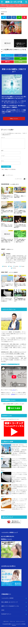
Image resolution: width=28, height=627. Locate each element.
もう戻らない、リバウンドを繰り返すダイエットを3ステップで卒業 (19, 500)
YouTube (14, 268)
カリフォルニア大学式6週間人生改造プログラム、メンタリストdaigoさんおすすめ (19, 460)
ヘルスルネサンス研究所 (7, 598)
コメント (3, 137)
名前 (2, 150)
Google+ (23, 266)
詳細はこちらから (14, 118)
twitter (2, 610)
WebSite (5, 266)
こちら (13, 389)
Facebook (16, 266)
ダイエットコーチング (20, 621)
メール (3, 155)
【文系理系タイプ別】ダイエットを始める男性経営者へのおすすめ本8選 (19, 486)
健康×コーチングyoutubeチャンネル (10, 606)
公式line (13, 394)
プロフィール (12, 621)
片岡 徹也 (8, 253)
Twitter (11, 266)
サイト (2, 160)
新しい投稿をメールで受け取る (9, 169)
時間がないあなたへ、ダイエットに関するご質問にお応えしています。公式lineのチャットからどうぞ (14, 5)
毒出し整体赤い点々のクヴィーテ (9, 602)
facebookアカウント (6, 614)
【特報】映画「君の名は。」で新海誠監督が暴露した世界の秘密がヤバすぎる (19, 446)
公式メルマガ (6, 621)
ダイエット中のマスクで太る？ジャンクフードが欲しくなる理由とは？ (19, 474)
